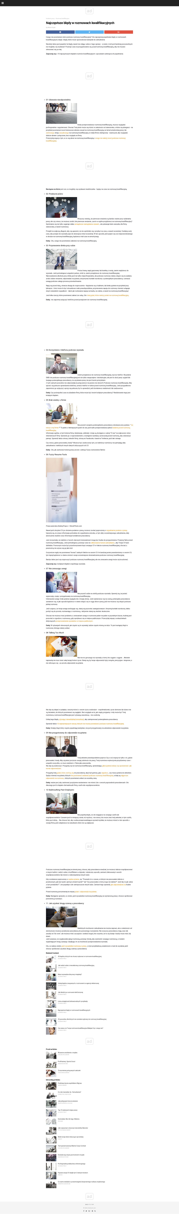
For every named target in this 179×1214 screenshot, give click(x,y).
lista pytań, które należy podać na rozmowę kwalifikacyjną (108, 295)
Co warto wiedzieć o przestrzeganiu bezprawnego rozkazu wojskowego (81, 1182)
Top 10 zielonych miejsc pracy (67, 1110)
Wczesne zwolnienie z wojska (67, 1052)
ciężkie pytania (73, 879)
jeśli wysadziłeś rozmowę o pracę (74, 946)
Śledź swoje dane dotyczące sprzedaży (70, 1137)
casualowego (64, 133)
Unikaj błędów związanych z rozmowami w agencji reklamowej (78, 983)
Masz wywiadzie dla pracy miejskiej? (70, 974)
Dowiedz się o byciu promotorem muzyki (71, 1155)
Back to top (89, 1204)
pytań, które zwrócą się (65, 773)
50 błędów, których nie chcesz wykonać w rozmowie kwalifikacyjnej (80, 956)
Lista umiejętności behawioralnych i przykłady (73, 1001)
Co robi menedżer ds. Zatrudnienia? (69, 1092)
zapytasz (104, 773)
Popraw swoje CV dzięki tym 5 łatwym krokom (73, 1173)
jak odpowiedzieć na (118, 885)
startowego (50, 133)
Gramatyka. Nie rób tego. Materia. (69, 1119)
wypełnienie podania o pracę (116, 530)
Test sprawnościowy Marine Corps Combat (72, 1146)
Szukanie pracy (50, 18)
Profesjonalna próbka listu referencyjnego (71, 1164)
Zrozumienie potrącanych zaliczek (69, 1070)
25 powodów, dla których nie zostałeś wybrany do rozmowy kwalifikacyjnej (82, 1019)
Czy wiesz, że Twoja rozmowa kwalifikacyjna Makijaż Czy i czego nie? (80, 1028)
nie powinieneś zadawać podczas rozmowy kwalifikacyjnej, (92, 776)
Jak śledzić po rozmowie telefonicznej (70, 992)
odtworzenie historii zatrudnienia (102, 543)
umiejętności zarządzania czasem (87, 224)
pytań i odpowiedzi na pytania (85, 892)
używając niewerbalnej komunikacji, (71, 719)
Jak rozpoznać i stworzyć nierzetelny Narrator (73, 1128)
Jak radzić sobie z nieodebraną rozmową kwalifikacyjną (76, 965)
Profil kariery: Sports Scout (66, 1061)
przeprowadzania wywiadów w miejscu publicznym (74, 621)
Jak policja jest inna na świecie (68, 1101)
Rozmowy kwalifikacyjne (62, 18)
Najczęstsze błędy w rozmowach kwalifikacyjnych (74, 1010)
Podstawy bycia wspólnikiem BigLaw (70, 1083)
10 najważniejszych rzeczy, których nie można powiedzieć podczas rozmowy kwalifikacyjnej (90, 724)
